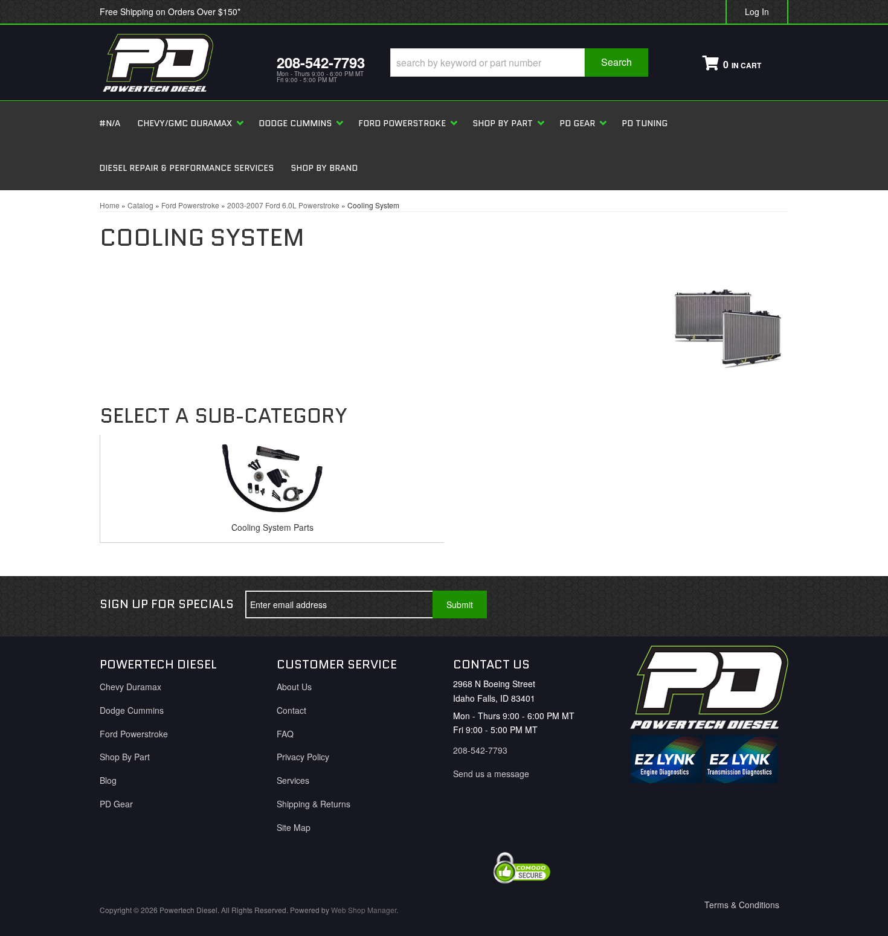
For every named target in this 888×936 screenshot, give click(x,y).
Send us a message (491, 774)
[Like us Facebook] (690, 604)
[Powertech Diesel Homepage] (179, 62)
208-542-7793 (480, 750)
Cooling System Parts (272, 527)
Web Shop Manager (363, 910)
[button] (519, 62)
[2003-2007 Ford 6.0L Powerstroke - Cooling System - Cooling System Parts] (272, 481)
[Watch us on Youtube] (729, 604)
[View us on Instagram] (769, 604)
